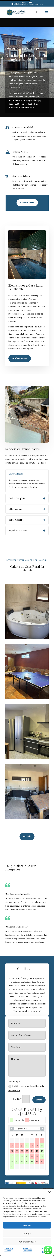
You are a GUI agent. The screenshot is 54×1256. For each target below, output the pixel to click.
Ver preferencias (27, 1241)
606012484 (27, 2)
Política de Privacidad (27, 1249)
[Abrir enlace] (16, 12)
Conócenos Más (19, 358)
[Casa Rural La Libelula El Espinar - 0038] (27, 638)
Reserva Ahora (27, 202)
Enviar (39, 1099)
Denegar (27, 1233)
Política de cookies (8, 1249)
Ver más (27, 836)
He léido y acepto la (26, 1088)
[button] (49, 1192)
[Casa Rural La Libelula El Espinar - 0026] (27, 698)
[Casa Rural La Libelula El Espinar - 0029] (27, 758)
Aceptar (27, 1225)
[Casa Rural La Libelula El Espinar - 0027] (27, 818)
